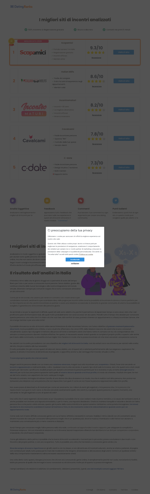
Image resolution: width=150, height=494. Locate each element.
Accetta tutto (75, 259)
